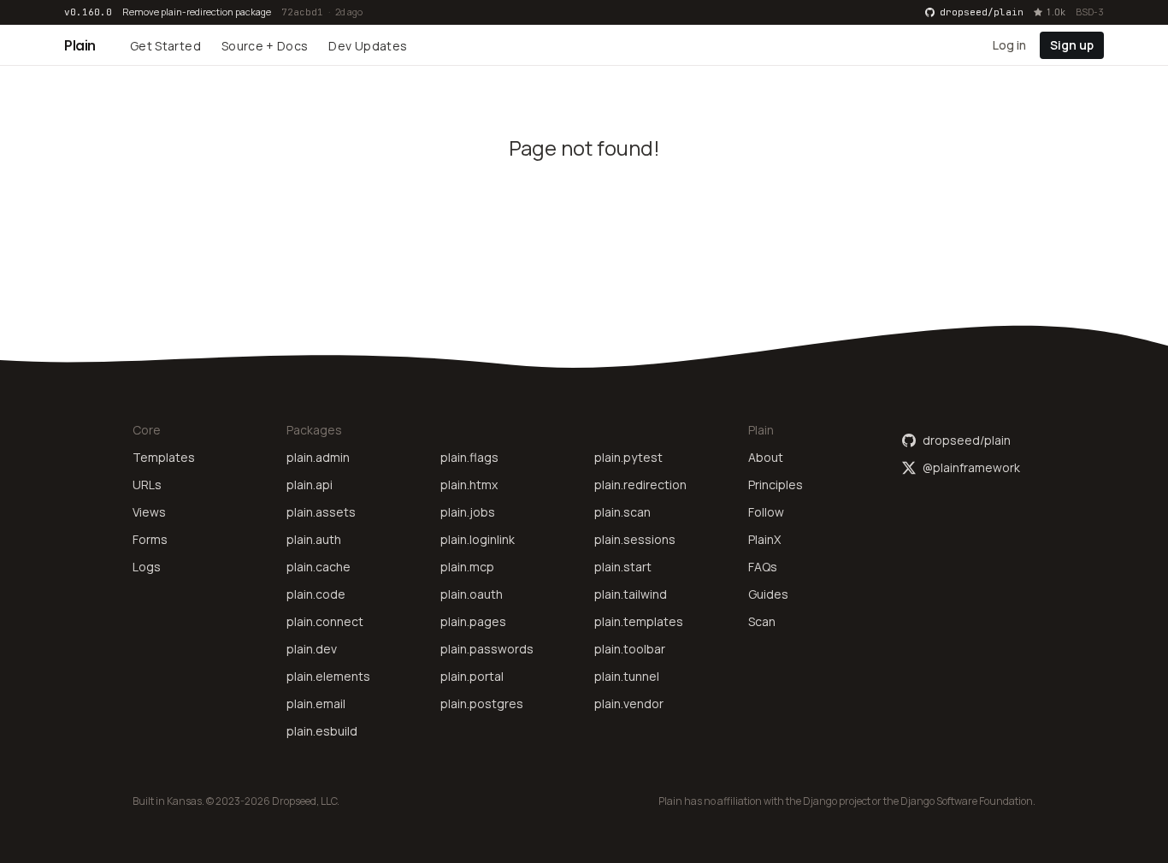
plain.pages (473, 621)
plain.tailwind (630, 594)
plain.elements (328, 676)
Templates (164, 457)
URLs (147, 484)
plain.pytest (628, 457)
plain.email (315, 703)
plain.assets (321, 512)
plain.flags (469, 457)
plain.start (623, 567)
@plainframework (971, 467)
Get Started (165, 46)
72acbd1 (302, 12)
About (765, 457)
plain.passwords (487, 649)
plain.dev (311, 649)
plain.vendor (629, 703)
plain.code (315, 594)
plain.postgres (481, 703)
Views (149, 512)
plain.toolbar (629, 649)
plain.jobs (467, 512)
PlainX (764, 539)
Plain (80, 45)
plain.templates (638, 621)
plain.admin (318, 457)
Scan (762, 621)
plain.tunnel (626, 676)
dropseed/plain (967, 440)
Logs (147, 567)
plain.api (309, 484)
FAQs (762, 567)
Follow (766, 512)
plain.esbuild (321, 731)
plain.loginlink (477, 539)
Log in (1009, 44)
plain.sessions (634, 539)
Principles (775, 484)
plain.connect (324, 621)
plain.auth (313, 539)
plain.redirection (640, 484)
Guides (768, 594)
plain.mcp (467, 567)
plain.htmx (469, 484)
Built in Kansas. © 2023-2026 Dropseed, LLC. (236, 801)
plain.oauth (471, 594)
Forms (150, 539)
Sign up (1072, 44)
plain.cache (318, 567)
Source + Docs (265, 46)
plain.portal (472, 676)
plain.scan (622, 512)
